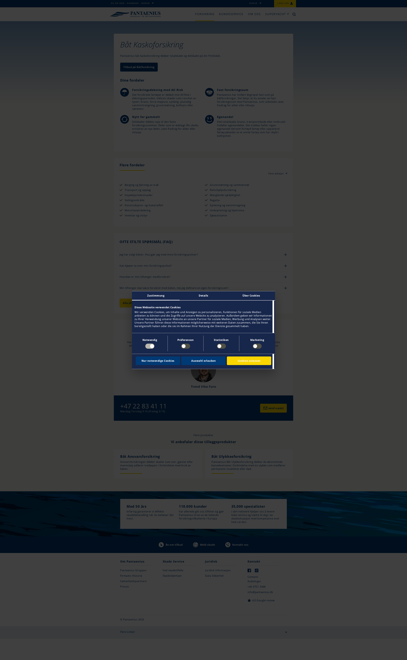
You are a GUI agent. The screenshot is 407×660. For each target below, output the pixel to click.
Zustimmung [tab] (155, 295)
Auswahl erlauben (203, 361)
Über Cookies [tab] (251, 295)
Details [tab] (203, 295)
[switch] (185, 346)
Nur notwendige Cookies (157, 361)
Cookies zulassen (249, 361)
